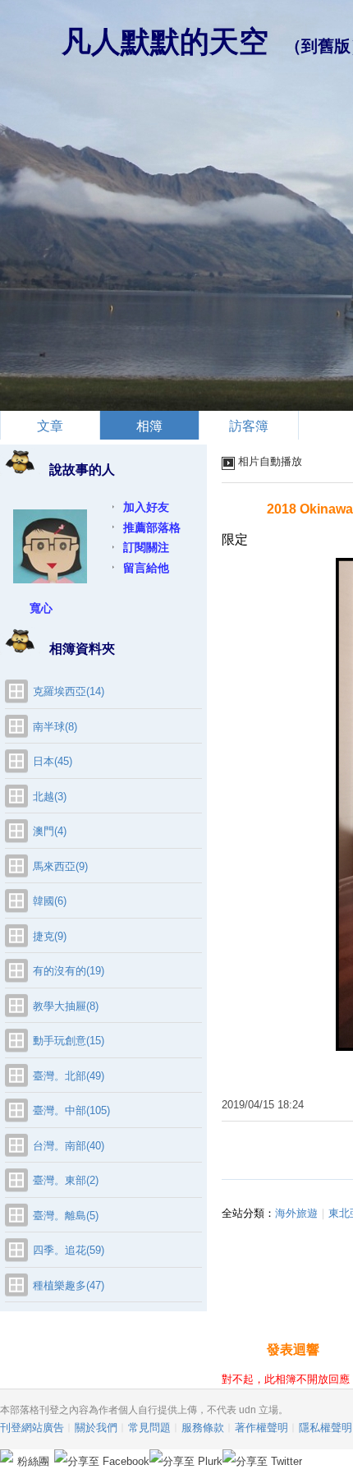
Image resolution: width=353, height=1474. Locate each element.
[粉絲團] (6, 1455)
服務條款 (202, 1427)
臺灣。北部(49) (68, 1076)
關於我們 (96, 1427)
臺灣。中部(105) (71, 1110)
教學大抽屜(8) (66, 1006)
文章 (50, 426)
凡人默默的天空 (165, 41)
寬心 (41, 608)
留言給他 (146, 567)
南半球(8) (55, 727)
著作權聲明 (261, 1427)
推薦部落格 (152, 527)
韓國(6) (49, 901)
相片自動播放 (270, 461)
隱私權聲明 (325, 1427)
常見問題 (149, 1427)
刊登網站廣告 (32, 1427)
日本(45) (52, 761)
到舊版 (326, 46)
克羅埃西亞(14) (68, 691)
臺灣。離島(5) (66, 1215)
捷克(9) (49, 936)
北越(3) (49, 796)
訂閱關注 (146, 547)
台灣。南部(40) (68, 1146)
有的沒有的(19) (68, 971)
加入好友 (146, 507)
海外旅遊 (296, 1213)
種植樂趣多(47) (68, 1285)
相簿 (149, 426)
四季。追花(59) (68, 1250)
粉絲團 (33, 1461)
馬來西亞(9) (60, 866)
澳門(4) (49, 831)
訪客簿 (248, 426)
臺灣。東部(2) (66, 1180)
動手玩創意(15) (68, 1040)
